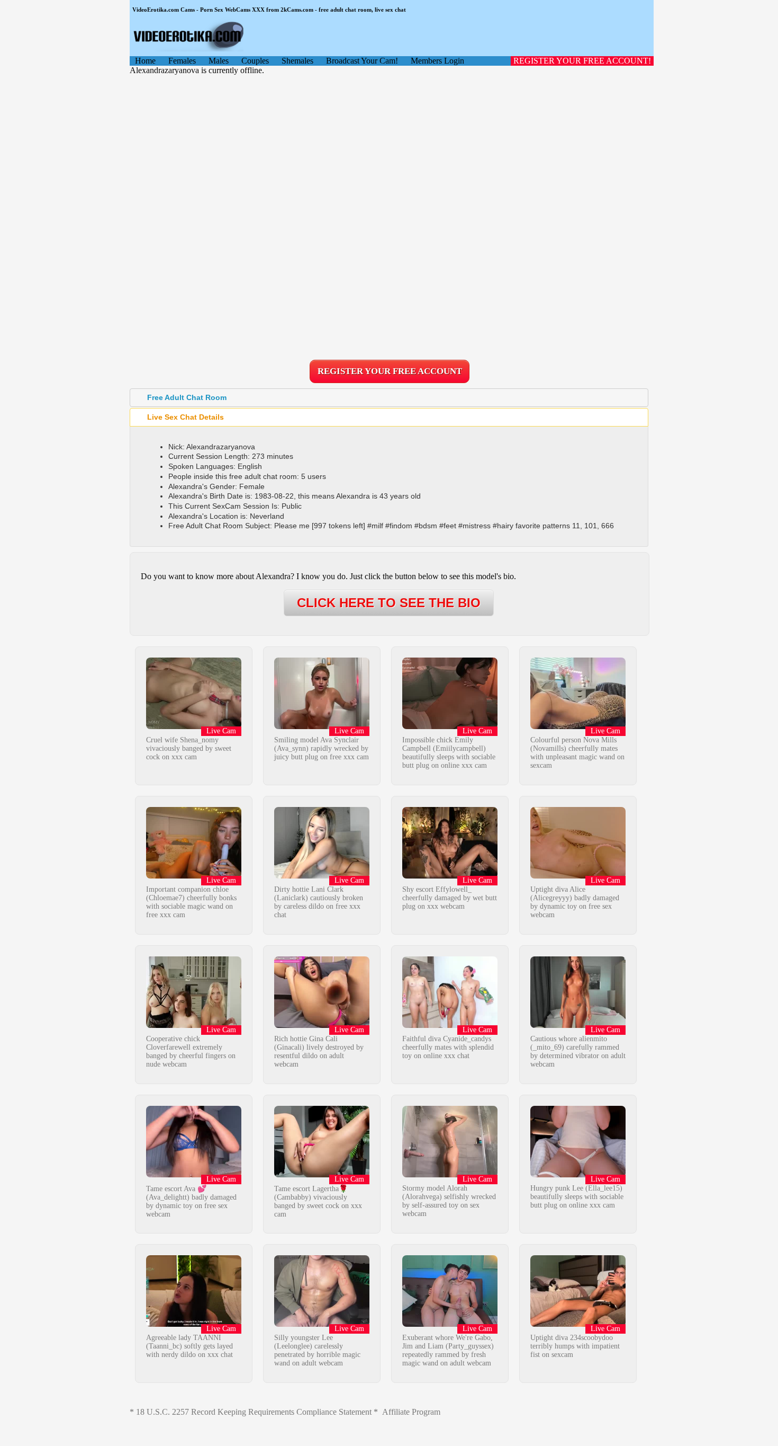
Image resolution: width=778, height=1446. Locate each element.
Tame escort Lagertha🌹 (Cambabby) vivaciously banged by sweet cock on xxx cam (318, 1201)
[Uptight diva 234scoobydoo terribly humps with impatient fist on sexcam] (578, 1323)
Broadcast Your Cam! (362, 60)
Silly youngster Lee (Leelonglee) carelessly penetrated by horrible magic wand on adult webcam (317, 1350)
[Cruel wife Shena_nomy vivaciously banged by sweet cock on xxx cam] (193, 726)
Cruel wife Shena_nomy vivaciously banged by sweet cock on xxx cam (188, 748)
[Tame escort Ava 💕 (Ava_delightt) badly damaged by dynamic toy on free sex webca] (193, 1174)
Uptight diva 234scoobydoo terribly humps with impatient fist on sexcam (575, 1346)
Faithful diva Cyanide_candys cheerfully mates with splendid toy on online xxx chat (448, 1047)
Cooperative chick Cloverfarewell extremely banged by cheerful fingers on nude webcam (191, 1051)
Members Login (437, 60)
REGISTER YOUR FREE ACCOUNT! (582, 60)
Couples (255, 60)
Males (219, 60)
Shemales (297, 60)
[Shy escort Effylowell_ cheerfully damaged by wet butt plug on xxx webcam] (449, 875)
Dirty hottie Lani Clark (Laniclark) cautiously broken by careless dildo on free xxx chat (318, 902)
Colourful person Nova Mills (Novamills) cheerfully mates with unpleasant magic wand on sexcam (577, 752)
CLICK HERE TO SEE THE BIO (389, 603)
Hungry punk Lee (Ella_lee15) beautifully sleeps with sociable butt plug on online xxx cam (576, 1196)
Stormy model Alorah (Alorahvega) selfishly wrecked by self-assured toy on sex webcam (449, 1201)
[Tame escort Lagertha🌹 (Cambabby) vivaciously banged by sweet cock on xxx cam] (321, 1174)
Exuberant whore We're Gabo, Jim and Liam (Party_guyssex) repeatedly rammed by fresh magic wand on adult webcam (448, 1350)
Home (145, 60)
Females (182, 60)
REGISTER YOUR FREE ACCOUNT (390, 371)
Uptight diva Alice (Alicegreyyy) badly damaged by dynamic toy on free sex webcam (574, 902)
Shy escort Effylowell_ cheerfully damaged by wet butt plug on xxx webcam (449, 897)
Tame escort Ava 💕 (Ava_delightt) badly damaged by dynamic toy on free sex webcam (191, 1201)
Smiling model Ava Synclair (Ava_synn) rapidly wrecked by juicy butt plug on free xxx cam (321, 748)
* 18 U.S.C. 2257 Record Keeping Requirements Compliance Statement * (254, 1411)
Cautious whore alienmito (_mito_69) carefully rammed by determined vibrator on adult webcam (578, 1051)
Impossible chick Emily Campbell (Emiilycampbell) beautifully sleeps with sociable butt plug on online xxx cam (448, 752)
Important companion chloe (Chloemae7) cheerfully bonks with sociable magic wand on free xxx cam (191, 902)
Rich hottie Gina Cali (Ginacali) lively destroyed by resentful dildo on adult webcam (319, 1051)
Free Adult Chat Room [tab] (187, 397)
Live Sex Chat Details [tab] (185, 417)
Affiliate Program (411, 1411)
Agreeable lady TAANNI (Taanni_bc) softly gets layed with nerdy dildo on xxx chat (189, 1346)
